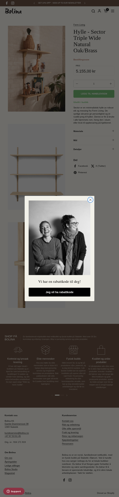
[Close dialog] (90, 200)
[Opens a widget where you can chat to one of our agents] (13, 491)
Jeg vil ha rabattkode (59, 292)
